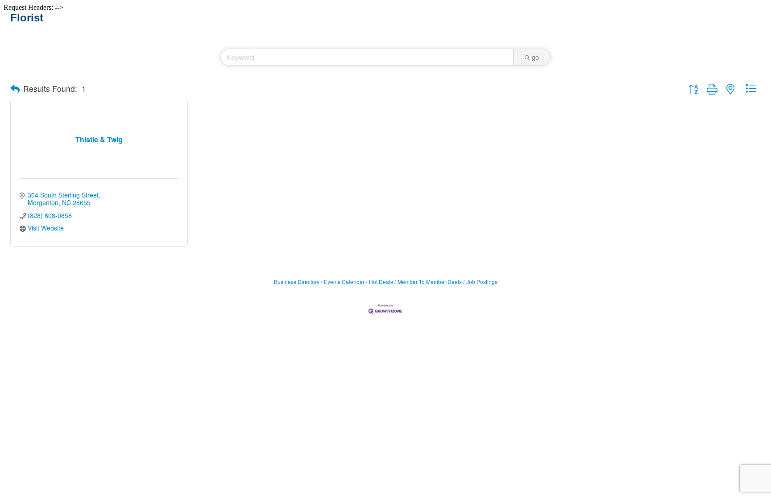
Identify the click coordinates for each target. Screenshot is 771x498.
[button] (15, 89)
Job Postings (481, 281)
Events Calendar (344, 281)
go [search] (535, 57)
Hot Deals (381, 281)
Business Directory (296, 281)
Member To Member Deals (430, 281)
